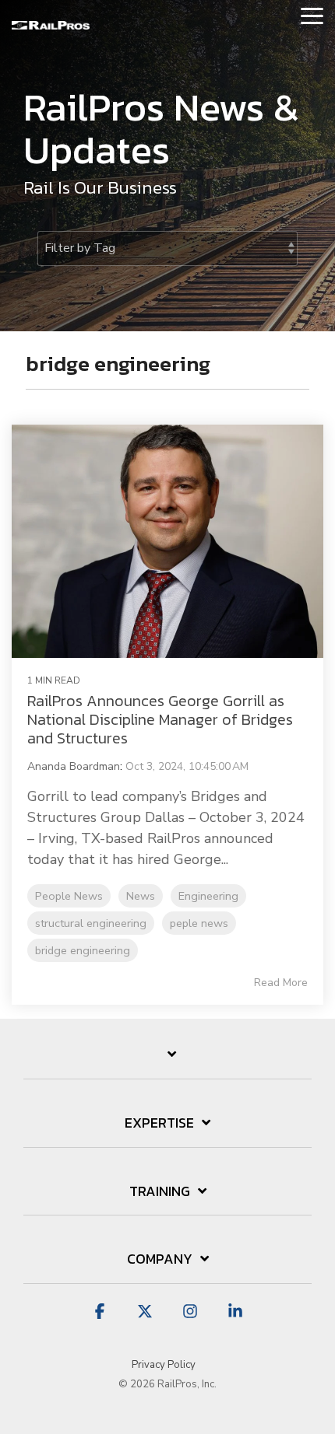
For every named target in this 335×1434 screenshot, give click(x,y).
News (140, 896)
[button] (312, 15)
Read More (281, 983)
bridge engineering (82, 950)
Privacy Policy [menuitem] (164, 1365)
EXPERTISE (159, 1123)
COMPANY (159, 1259)
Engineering (208, 896)
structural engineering (90, 923)
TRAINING (159, 1192)
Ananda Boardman (73, 766)
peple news (199, 923)
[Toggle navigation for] (167, 1062)
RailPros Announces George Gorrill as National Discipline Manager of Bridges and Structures (160, 719)
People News (69, 896)
